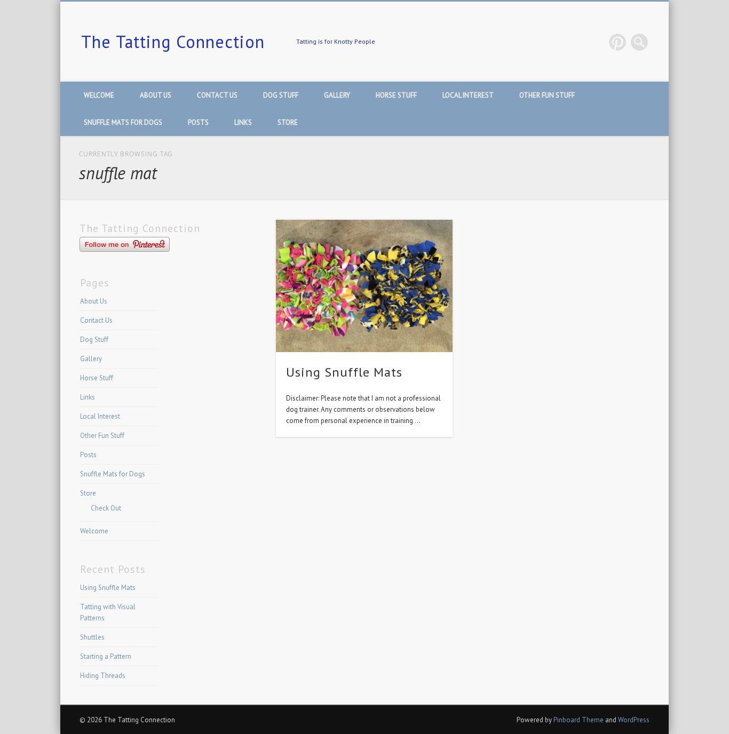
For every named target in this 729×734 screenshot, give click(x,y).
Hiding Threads (102, 675)
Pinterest (617, 42)
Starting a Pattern (105, 656)
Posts (198, 122)
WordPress (633, 719)
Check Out (106, 508)
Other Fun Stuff (547, 95)
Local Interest (468, 95)
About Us (155, 95)
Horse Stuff (396, 95)
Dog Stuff (280, 95)
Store (288, 122)
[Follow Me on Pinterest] (125, 249)
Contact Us (217, 95)
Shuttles (92, 637)
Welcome (99, 95)
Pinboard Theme (578, 719)
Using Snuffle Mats (344, 372)
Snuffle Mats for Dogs (123, 122)
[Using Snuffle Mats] (364, 286)
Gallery (337, 95)
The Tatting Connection (173, 41)
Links (243, 122)
